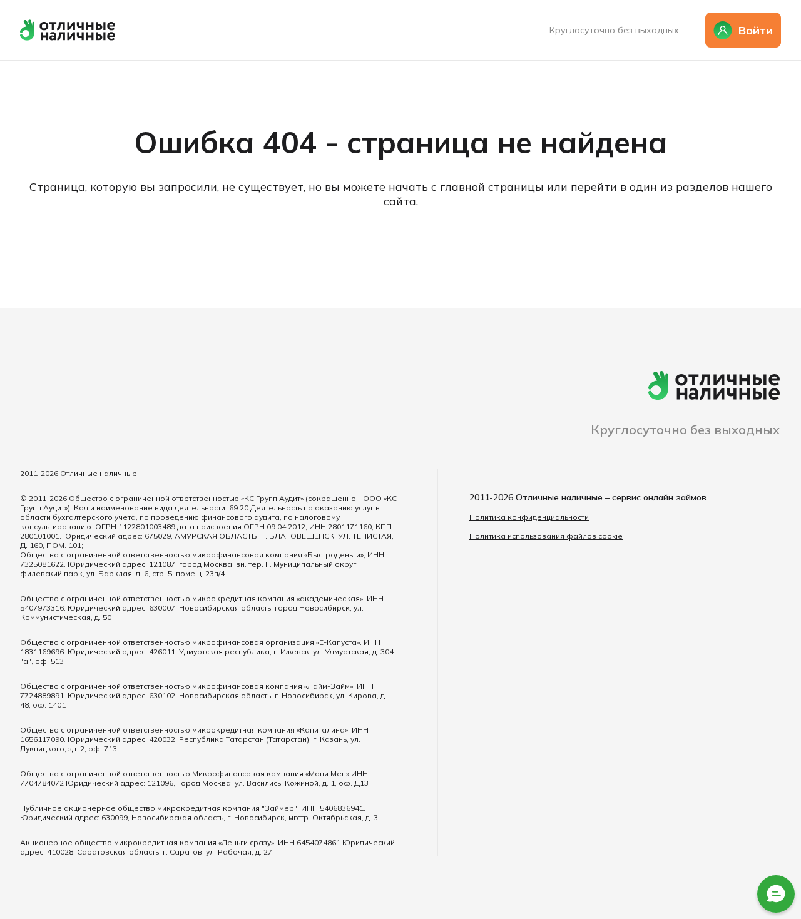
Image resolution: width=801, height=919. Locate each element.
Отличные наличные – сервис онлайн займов (611, 497)
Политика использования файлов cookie (546, 536)
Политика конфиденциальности (529, 517)
